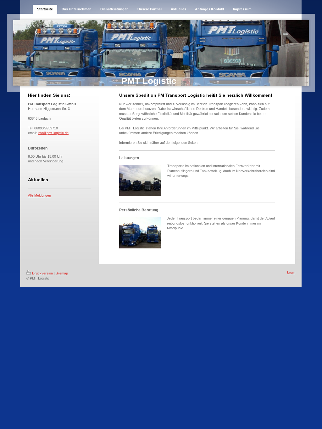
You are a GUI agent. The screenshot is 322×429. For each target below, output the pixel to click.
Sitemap (62, 273)
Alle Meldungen (39, 195)
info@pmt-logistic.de (53, 133)
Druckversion (42, 273)
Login (291, 272)
